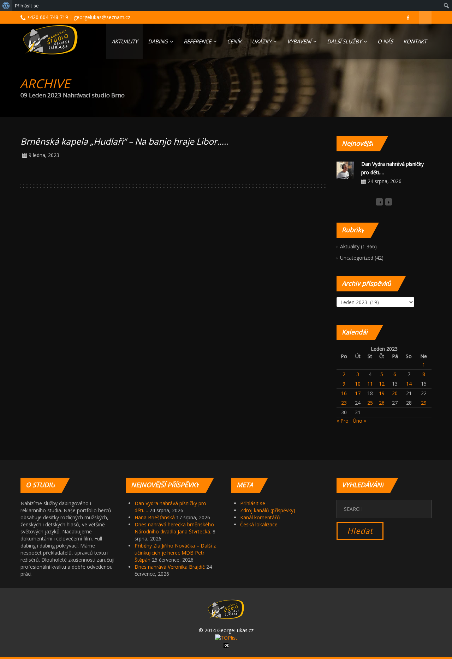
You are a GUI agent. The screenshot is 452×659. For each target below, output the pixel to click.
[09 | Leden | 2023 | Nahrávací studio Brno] (50, 40)
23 (344, 402)
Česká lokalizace (259, 524)
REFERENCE (198, 41)
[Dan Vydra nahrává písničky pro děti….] (345, 170)
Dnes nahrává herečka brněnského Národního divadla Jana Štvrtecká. (174, 528)
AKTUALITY (125, 41)
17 (358, 393)
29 (424, 402)
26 (382, 402)
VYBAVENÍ (300, 41)
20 (395, 393)
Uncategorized (356, 257)
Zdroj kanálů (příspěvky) (267, 510)
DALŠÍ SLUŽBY (345, 41)
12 (382, 383)
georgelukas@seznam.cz (102, 17)
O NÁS (385, 41)
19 (382, 393)
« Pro (343, 420)
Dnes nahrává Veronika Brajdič (170, 566)
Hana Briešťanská (155, 517)
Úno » (359, 420)
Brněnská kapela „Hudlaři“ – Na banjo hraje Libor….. (124, 141)
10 (358, 383)
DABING (158, 41)
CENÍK (234, 41)
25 (370, 402)
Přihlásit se (252, 503)
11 (370, 383)
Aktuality (349, 246)
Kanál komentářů (260, 517)
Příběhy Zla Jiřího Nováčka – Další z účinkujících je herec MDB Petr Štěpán (175, 552)
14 (409, 383)
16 (344, 393)
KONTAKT (415, 41)
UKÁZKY (262, 41)
